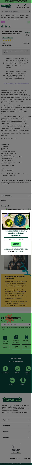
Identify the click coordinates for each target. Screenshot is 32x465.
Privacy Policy (11, 251)
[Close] (29, 212)
